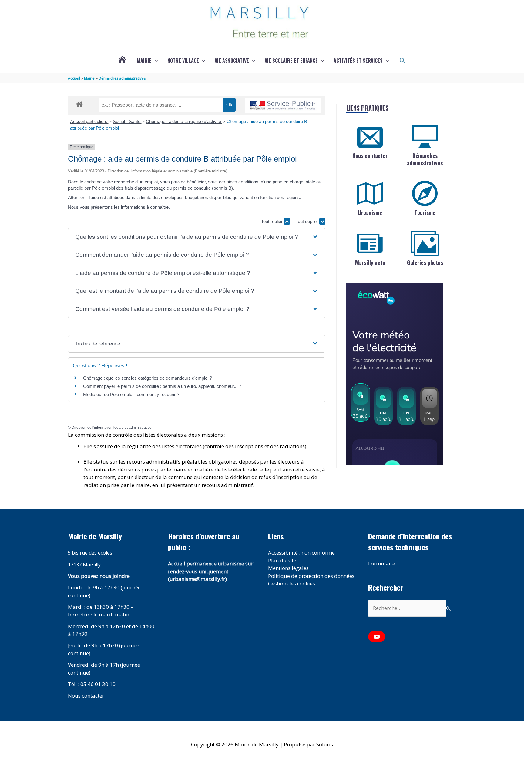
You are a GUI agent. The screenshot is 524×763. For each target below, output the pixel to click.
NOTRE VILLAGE (183, 60)
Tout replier (272, 221)
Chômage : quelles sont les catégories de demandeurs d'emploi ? (147, 378)
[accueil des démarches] (79, 103)
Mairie (144, 60)
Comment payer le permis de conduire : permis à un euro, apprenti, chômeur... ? (162, 386)
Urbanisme (370, 212)
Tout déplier (307, 221)
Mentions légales (288, 568)
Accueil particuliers (89, 121)
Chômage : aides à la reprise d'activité (184, 121)
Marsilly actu (370, 262)
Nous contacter (370, 155)
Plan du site (282, 560)
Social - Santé (127, 121)
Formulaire (381, 563)
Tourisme (425, 212)
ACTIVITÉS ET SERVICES (358, 60)
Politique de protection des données (311, 575)
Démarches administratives (425, 159)
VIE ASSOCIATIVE (232, 60)
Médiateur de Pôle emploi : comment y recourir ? (131, 394)
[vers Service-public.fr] (283, 105)
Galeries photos (425, 262)
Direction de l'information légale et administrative (112, 427)
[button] (403, 61)
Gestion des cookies (291, 583)
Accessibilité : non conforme (301, 552)
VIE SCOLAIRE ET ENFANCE (291, 60)
